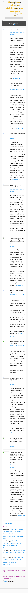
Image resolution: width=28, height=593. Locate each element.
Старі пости (7, 523)
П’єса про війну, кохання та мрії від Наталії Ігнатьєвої (17, 85)
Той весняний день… (16, 30)
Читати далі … (17, 78)
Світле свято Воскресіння (17, 133)
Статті (14, 590)
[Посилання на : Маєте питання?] (14, 20)
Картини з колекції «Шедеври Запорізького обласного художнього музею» (14, 553)
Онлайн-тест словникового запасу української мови (13, 536)
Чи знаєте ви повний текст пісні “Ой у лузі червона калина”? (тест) (17, 440)
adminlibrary (19, 32)
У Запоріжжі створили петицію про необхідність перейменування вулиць (17, 240)
